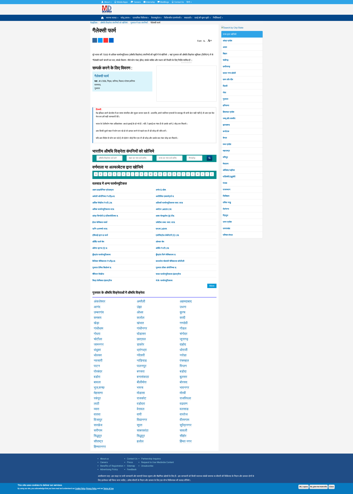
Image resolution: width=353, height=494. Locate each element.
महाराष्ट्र (226, 150)
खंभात (140, 323)
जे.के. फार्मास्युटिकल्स (164, 280)
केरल (225, 137)
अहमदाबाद (186, 301)
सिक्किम (226, 196)
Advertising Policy (109, 469)
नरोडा (183, 355)
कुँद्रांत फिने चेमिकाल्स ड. (166, 254)
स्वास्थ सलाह (111, 17)
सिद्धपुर (98, 436)
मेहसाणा (98, 393)
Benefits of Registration (111, 466)
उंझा (139, 307)
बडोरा (97, 377)
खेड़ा (96, 323)
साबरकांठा (142, 430)
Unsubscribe (147, 466)
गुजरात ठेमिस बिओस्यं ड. (102, 267)
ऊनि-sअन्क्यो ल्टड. (100, 228)
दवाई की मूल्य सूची (201, 17)
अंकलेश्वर (99, 301)
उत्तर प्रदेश (227, 222)
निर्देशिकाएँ (217, 17)
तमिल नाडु (227, 202)
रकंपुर (97, 398)
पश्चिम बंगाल (228, 235)
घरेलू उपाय (125, 17)
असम (225, 47)
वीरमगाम (184, 420)
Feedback (132, 469)
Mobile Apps (122, 2)
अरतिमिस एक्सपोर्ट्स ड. (165, 196)
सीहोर (183, 436)
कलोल (140, 318)
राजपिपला (185, 398)
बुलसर (183, 377)
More (211, 285)
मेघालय (225, 163)
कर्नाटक (226, 131)
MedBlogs (164, 2)
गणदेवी (184, 323)
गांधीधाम (98, 328)
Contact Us (179, 2)
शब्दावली (187, 17)
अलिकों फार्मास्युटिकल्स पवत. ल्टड (169, 202)
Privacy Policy (91, 488)
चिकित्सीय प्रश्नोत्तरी (172, 17)
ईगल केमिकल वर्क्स (99, 222)
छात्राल (141, 339)
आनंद (97, 307)
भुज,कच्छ (99, 387)
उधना (183, 307)
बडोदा (183, 371)
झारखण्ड (226, 125)
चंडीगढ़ (225, 60)
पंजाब (225, 183)
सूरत (139, 425)
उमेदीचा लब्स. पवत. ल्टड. (165, 222)
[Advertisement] (186, 83)
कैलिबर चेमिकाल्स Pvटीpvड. (104, 261)
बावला (97, 382)
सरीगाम (98, 430)
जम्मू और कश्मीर (229, 118)
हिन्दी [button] (188, 2)
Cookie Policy (80, 488)
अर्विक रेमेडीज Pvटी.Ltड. (102, 202)
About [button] (107, 2)
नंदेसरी (141, 355)
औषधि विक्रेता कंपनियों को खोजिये (114, 22)
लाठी (96, 404)
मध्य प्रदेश (227, 144)
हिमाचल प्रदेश (228, 112)
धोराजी (183, 350)
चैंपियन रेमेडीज (98, 274)
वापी (139, 414)
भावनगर (184, 387)
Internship (150, 2)
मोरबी (183, 393)
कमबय (97, 318)
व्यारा (96, 409)
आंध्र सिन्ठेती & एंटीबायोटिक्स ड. (105, 215)
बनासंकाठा (143, 377)
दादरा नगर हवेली (229, 73)
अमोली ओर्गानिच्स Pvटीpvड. (103, 196)
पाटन (97, 366)
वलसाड (184, 409)
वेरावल (140, 409)
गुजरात (225, 99)
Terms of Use (108, 488)
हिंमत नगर (186, 441)
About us (104, 458)
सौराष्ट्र (98, 441)
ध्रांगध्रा (142, 350)
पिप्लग (183, 366)
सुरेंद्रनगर (185, 425)
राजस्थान (226, 189)
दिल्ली (225, 86)
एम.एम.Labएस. (161, 228)
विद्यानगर (142, 420)
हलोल (140, 441)
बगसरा (141, 371)
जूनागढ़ (184, 339)
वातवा (97, 414)
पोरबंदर (98, 371)
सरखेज (98, 425)
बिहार (225, 53)
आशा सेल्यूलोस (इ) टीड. (165, 215)
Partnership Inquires (151, 458)
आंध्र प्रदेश (227, 40)
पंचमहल (184, 360)
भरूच (140, 387)
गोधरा (97, 334)
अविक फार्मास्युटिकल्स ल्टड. (103, 209)
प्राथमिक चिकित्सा (140, 17)
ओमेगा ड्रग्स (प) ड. (100, 248)
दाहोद (183, 344)
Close (331, 487)
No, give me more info (318, 487)
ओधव (140, 312)
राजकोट (141, 398)
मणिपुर (225, 157)
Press (130, 462)
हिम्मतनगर (100, 447)
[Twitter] (100, 40)
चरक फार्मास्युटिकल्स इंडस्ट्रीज (168, 274)
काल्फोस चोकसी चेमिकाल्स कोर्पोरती (170, 261)
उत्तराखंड (226, 228)
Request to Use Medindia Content (157, 462)
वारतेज (184, 414)
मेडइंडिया (93, 22)
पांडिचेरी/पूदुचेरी (229, 176)
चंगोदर (183, 334)
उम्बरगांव (99, 312)
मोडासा (141, 393)
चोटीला (98, 339)
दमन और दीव (228, 79)
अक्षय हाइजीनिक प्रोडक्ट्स (103, 189)
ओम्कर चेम (160, 241)
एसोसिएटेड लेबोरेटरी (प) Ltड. (167, 235)
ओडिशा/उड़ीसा (229, 170)
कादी (182, 318)
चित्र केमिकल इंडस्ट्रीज (102, 280)
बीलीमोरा (141, 382)
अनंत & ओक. (161, 189)
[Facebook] (94, 40)
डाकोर (140, 344)
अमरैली (141, 301)
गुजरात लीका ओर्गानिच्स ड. (166, 267)
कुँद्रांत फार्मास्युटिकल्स (101, 254)
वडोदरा (141, 404)
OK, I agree (303, 487)
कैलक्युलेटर (155, 17)
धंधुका (97, 350)
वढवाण (184, 404)
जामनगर (99, 344)
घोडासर (141, 334)
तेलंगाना (226, 209)
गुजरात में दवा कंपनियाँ (139, 22)
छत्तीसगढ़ (226, 66)
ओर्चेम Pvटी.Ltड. (162, 248)
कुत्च (182, 312)
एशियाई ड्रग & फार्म (100, 235)
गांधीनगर (142, 328)
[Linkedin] (111, 40)
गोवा (224, 92)
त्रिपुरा (225, 215)
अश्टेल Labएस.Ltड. (164, 209)
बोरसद (183, 382)
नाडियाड (142, 360)
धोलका (98, 355)
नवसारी (98, 360)
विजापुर (98, 420)
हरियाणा (226, 105)
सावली (183, 430)
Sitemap (131, 466)
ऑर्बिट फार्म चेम (98, 241)
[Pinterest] (105, 40)
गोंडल (183, 328)
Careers (137, 2)
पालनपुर (141, 366)
